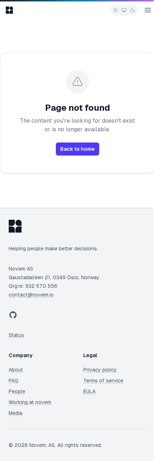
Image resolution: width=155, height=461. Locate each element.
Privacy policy (100, 370)
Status (16, 335)
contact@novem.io (31, 295)
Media (15, 413)
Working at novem (30, 402)
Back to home (77, 149)
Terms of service (103, 380)
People (17, 391)
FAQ (13, 380)
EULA (89, 391)
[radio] (115, 10)
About (16, 370)
